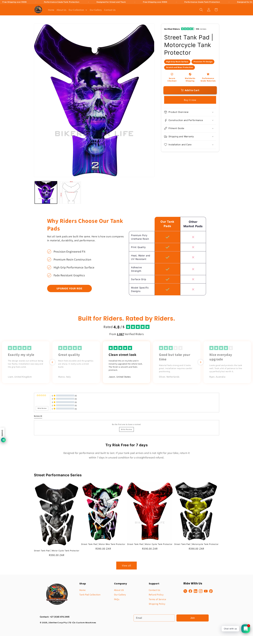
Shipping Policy (157, 603)
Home (82, 590)
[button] (201, 9)
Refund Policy (156, 594)
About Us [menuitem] (61, 9)
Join (192, 618)
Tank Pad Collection (90, 594)
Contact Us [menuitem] (110, 9)
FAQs (116, 599)
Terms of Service (157, 599)
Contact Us (154, 590)
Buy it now (190, 100)
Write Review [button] (42, 408)
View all (126, 565)
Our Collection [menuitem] (76, 9)
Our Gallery (120, 594)
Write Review (126, 429)
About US (119, 590)
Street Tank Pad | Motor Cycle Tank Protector (56, 550)
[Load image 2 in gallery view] (70, 192)
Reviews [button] (38, 416)
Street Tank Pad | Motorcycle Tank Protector (196, 544)
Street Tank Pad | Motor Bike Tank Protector (103, 544)
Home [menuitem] (51, 9)
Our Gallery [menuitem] (96, 9)
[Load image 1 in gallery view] (46, 192)
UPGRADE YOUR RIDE (69, 288)
